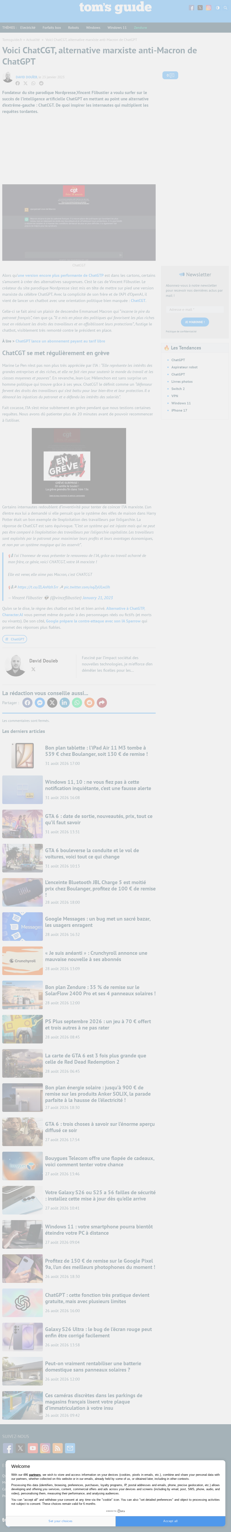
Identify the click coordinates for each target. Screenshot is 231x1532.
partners (35, 1474)
